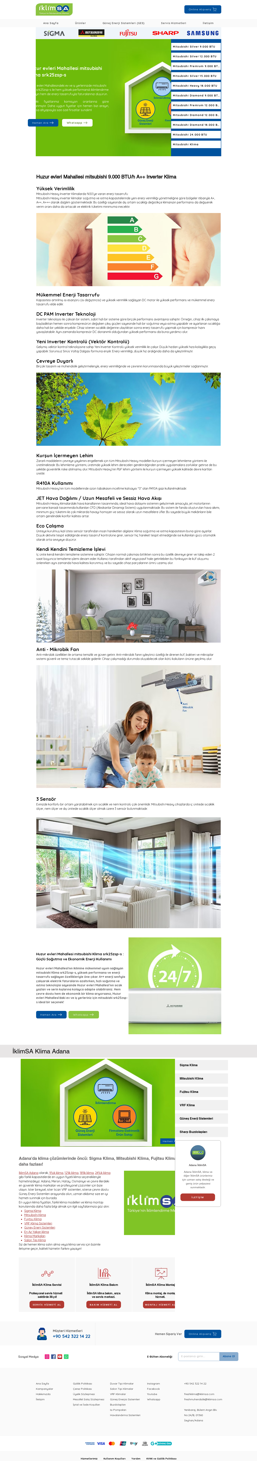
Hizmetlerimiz (92, 1458)
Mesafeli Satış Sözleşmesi (88, 1399)
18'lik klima (87, 1173)
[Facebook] (53, 1356)
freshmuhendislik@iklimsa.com (203, 1399)
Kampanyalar (44, 1388)
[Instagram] (47, 1356)
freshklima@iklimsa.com (199, 1394)
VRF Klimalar (118, 1394)
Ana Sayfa (42, 1383)
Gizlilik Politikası (82, 1383)
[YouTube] (60, 1356)
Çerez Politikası (82, 1388)
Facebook (153, 1388)
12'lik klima (71, 1173)
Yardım (139, 1458)
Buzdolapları (118, 1404)
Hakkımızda (43, 1394)
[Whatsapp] (66, 1356)
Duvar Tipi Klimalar (122, 1383)
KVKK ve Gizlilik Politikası (161, 1458)
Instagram (153, 1383)
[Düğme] (54, 33)
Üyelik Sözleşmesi (84, 1394)
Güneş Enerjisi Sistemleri (125, 1399)
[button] (81, 23)
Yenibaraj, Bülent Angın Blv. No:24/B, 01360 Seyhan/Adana (200, 1415)
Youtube (152, 1394)
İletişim (40, 1399)
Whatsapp (153, 1399)
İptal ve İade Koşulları (86, 1404)
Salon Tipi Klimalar (121, 1388)
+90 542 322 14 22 (195, 1383)
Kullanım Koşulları (117, 1458)
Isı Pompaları (118, 1410)
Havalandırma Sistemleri (125, 1415)
